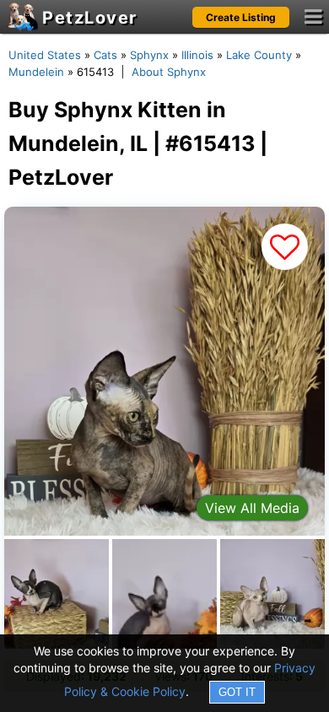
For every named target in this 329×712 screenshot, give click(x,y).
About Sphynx (169, 71)
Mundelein (36, 71)
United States (44, 55)
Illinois (197, 55)
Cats (105, 55)
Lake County (259, 55)
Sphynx (149, 55)
